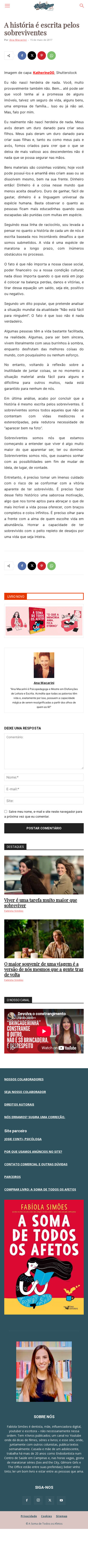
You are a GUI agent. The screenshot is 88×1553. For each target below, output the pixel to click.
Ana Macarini (18, 39)
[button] (7, 6)
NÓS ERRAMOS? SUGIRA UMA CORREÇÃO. (34, 1117)
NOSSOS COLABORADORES (24, 1079)
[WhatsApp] (51, 55)
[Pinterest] (41, 55)
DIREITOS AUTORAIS (19, 1104)
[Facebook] (22, 55)
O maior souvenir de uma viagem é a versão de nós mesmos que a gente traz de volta (43, 969)
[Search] (82, 6)
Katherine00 (43, 72)
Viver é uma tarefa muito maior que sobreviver (40, 902)
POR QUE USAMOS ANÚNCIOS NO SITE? (33, 1152)
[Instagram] (38, 1500)
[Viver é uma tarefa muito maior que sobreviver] (44, 875)
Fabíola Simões (13, 910)
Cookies (46, 1516)
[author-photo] (44, 677)
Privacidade (29, 1516)
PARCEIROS (12, 1177)
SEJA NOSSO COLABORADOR (25, 1092)
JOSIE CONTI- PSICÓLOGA (23, 1139)
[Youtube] (61, 1500)
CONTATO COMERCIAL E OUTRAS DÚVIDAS (35, 1164)
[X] (32, 55)
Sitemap (61, 1516)
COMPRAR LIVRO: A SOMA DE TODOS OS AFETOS (40, 1189)
